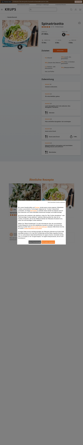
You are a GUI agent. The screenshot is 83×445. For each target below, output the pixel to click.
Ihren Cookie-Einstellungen (39, 226)
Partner (37, 207)
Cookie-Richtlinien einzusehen (33, 228)
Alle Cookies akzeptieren (48, 242)
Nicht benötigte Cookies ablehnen (56, 202)
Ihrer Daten (33, 210)
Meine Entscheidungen (35, 242)
